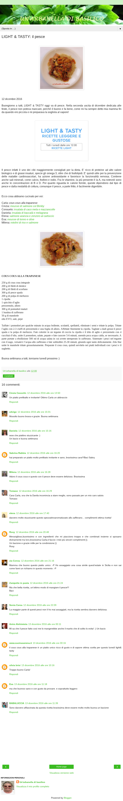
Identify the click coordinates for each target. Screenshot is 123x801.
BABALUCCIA (16, 703)
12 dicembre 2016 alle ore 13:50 (43, 393)
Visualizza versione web (61, 773)
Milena (12, 472)
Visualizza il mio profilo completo (32, 786)
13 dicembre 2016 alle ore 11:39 (41, 703)
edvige (13, 412)
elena (12, 513)
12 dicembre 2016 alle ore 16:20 (43, 453)
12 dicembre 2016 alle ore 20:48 (32, 532)
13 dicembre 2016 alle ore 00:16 (49, 643)
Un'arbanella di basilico (32, 782)
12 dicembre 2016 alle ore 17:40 (32, 513)
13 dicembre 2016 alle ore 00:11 (44, 624)
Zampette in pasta (19, 583)
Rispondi (13, 402)
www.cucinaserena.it (20, 643)
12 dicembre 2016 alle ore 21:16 (37, 560)
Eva (11, 684)
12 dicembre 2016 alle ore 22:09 (39, 605)
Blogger (67, 798)
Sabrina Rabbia (17, 453)
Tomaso (13, 491)
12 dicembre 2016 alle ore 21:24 (46, 583)
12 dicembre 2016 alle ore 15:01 (34, 412)
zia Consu (14, 560)
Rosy (12, 532)
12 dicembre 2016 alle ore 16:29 (35, 491)
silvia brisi (14, 665)
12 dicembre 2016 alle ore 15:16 (34, 430)
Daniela (13, 430)
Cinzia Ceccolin (17, 393)
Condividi (8, 376)
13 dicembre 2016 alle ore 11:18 (30, 684)
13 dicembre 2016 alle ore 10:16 (37, 665)
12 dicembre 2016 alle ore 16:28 (33, 472)
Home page (61, 767)
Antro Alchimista (18, 624)
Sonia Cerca (15, 605)
